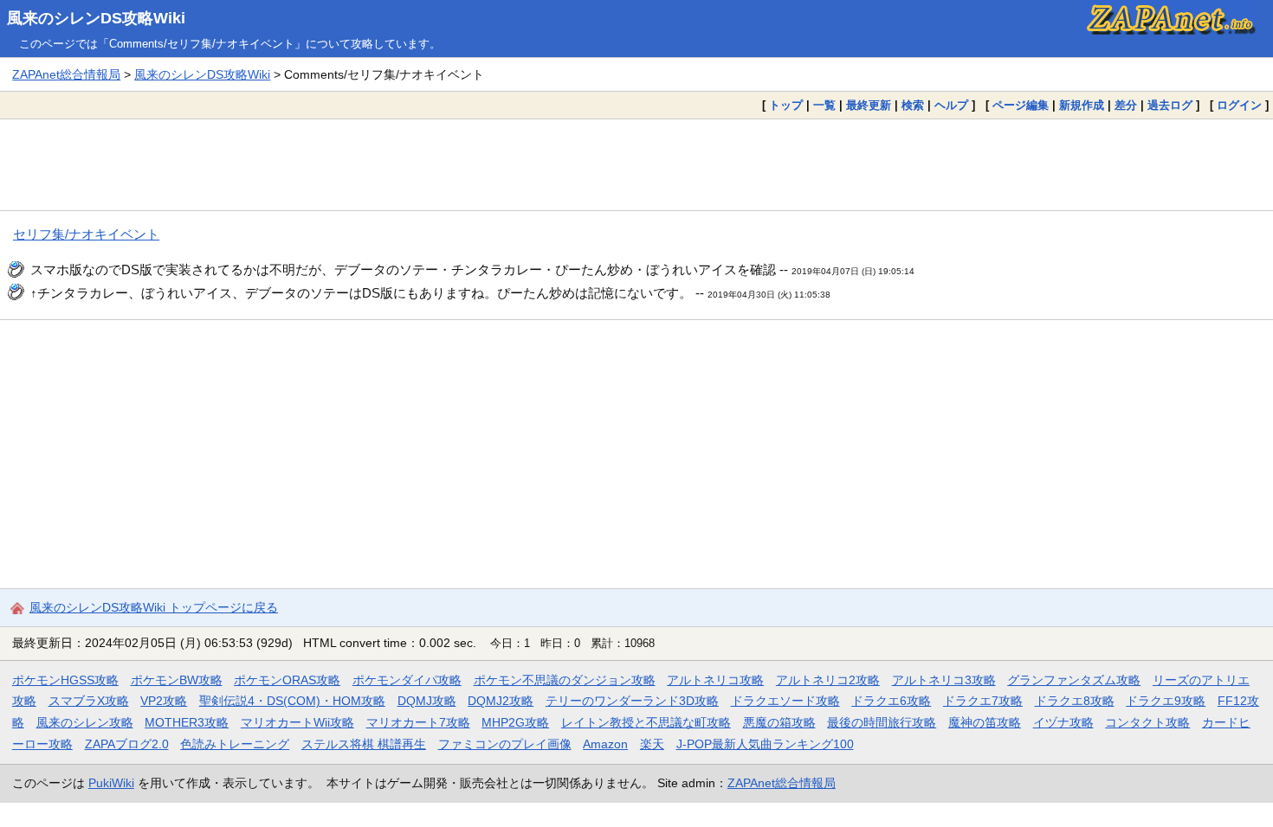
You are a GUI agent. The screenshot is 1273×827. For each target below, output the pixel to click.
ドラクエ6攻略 (891, 701)
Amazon (605, 744)
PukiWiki (111, 783)
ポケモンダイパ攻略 (407, 680)
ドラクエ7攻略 (983, 701)
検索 (912, 105)
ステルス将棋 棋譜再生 (363, 744)
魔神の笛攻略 (984, 722)
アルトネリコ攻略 (715, 680)
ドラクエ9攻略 (1165, 701)
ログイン (1239, 105)
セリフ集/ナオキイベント (86, 234)
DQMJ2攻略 (500, 701)
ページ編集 (1020, 105)
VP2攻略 (163, 701)
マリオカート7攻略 (418, 722)
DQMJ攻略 (426, 701)
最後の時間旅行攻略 (881, 722)
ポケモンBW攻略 (177, 680)
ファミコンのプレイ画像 (505, 744)
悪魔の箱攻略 (779, 722)
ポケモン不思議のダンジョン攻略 (565, 680)
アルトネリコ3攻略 (944, 680)
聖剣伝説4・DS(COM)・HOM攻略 (292, 701)
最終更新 (868, 105)
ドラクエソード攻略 (785, 701)
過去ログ (1169, 105)
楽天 (652, 744)
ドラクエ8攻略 (1075, 701)
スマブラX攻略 (88, 701)
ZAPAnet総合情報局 (66, 74)
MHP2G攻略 (515, 722)
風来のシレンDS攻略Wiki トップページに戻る (153, 607)
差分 (1126, 105)
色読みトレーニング (234, 744)
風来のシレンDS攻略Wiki (96, 18)
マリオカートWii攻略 (297, 722)
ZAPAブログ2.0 (127, 744)
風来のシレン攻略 (84, 722)
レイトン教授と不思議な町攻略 (646, 722)
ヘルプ (951, 105)
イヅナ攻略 (1063, 722)
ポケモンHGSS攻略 (65, 680)
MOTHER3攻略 (187, 722)
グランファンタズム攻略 (1074, 680)
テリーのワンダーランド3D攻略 (632, 701)
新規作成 (1081, 105)
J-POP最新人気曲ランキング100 (765, 744)
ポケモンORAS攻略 (287, 680)
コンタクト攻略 (1147, 722)
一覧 (824, 105)
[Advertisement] (636, 164)
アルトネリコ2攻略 (828, 680)
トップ (786, 105)
